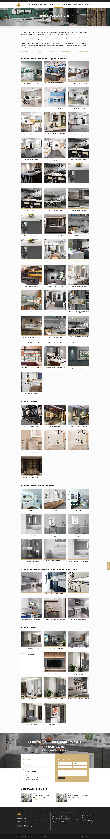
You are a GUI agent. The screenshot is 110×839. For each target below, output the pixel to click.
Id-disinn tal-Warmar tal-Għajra (55, 452)
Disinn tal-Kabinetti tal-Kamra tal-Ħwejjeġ (31, 619)
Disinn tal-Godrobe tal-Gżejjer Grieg (79, 426)
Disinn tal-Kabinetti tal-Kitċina (55, 343)
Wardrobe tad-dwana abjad (31, 452)
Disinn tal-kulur (58, 5)
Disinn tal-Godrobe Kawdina (54, 426)
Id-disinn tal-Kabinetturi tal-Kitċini (31, 261)
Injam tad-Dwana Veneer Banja (64, 816)
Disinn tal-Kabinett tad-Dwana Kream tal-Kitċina (31, 108)
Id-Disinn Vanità (31, 510)
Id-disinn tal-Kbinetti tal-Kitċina (31, 210)
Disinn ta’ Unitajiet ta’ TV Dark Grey (55, 648)
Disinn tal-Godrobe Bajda (31, 393)
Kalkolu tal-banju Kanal (55, 510)
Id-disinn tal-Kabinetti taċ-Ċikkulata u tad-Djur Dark (55, 368)
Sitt (82, 836)
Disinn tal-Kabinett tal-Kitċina (31, 83)
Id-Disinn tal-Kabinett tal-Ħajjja (78, 619)
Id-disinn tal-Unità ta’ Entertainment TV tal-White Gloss (31, 699)
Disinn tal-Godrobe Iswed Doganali (31, 426)
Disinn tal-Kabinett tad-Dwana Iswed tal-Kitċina (55, 83)
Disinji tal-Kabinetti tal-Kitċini (31, 159)
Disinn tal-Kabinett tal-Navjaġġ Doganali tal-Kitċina (55, 108)
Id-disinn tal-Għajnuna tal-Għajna (79, 452)
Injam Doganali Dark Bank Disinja (31, 561)
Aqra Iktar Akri (36, 799)
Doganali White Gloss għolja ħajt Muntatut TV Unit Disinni (55, 699)
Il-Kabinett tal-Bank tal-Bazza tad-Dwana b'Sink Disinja (55, 561)
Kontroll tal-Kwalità (44, 819)
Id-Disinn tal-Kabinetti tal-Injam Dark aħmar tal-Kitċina (31, 368)
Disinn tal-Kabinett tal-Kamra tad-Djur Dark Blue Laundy (55, 594)
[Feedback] (108, 569)
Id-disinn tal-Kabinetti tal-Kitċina (55, 185)
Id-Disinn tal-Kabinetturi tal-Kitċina (55, 312)
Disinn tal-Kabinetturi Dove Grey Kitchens (55, 236)
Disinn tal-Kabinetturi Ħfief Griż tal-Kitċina (55, 261)
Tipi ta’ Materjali (68, 5)
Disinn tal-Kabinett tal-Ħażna (79, 343)
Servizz (51, 5)
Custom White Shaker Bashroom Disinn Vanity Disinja (55, 535)
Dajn (23, 27)
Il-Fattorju (43, 821)
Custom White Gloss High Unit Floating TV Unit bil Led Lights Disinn (78, 673)
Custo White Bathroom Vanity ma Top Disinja (78, 561)
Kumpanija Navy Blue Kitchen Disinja (78, 368)
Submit (61, 778)
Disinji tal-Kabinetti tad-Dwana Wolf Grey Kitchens (78, 337)
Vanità (51, 51)
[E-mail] (108, 563)
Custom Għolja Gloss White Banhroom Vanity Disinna (79, 535)
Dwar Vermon (44, 5)
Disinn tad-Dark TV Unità (31, 724)
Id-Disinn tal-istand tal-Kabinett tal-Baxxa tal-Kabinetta (31, 653)
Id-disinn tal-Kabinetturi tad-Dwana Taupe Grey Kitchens (79, 312)
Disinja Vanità (64, 823)
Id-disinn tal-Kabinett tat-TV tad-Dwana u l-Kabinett (78, 699)
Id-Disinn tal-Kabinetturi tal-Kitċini (79, 83)
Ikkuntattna (88, 5)
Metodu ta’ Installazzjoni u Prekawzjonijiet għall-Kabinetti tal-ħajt (78, 796)
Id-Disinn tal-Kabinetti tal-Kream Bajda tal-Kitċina (55, 134)
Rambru (39, 51)
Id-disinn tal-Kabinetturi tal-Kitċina (79, 210)
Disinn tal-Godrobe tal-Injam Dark (31, 477)
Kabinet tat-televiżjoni (84, 51)
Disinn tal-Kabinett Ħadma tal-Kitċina (31, 343)
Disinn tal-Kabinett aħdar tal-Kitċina (78, 108)
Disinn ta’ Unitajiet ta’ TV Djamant (31, 648)
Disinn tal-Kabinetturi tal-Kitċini (79, 185)
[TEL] (108, 566)
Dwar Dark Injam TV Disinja (55, 724)
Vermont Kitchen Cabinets (30, 836)
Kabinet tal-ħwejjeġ (66, 51)
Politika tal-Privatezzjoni (89, 836)
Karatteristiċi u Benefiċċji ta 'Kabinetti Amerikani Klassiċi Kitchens (41, 796)
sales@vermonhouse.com (31, 1)
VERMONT (43, 815)
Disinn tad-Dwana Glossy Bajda (79, 134)
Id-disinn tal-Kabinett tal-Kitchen (78, 236)
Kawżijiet (36, 5)
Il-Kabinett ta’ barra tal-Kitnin (35, 825)
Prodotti (30, 5)
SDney (42, 823)
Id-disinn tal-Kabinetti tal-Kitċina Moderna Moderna (55, 159)
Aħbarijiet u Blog (79, 5)
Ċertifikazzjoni (43, 817)
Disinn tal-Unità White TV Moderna (55, 674)
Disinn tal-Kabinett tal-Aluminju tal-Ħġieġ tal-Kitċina (65, 820)
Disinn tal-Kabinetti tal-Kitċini (31, 134)
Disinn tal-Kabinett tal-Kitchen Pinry (79, 159)
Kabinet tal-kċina (24, 51)
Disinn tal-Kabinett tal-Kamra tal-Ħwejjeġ (31, 594)
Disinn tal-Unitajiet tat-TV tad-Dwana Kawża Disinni (78, 648)
